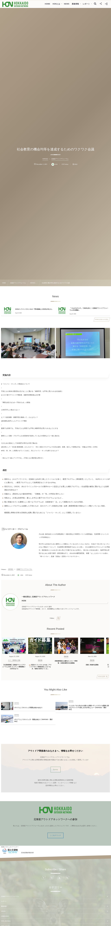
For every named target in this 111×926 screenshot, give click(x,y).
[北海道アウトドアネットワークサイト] (15, 4)
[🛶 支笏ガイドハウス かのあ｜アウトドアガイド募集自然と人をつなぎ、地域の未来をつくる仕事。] (40, 646)
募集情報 (4, 906)
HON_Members (6, 921)
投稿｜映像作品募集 (92, 665)
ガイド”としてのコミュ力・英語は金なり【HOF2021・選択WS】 (33, 720)
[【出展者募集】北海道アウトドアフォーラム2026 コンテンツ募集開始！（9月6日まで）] (14, 646)
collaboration (5, 916)
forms (55, 769)
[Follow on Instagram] (52, 877)
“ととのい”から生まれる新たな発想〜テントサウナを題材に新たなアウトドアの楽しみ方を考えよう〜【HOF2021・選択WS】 (89, 707)
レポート (4, 901)
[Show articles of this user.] (10, 602)
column (3, 911)
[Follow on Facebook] (44, 877)
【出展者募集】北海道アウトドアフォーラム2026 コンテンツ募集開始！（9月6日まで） (14, 666)
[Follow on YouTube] (59, 877)
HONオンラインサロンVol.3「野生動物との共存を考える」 (34, 309)
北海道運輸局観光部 (27, 852)
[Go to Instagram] (58, 618)
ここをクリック (55, 835)
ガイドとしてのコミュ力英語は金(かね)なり (28, 707)
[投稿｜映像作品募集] (92, 646)
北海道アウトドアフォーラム (10, 896)
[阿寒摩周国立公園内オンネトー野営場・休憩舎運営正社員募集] (66, 646)
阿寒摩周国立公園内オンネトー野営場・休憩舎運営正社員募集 (66, 662)
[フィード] (67, 877)
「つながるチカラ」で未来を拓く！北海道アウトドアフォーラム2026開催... (89, 309)
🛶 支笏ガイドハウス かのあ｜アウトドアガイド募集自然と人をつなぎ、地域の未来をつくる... (40, 666)
